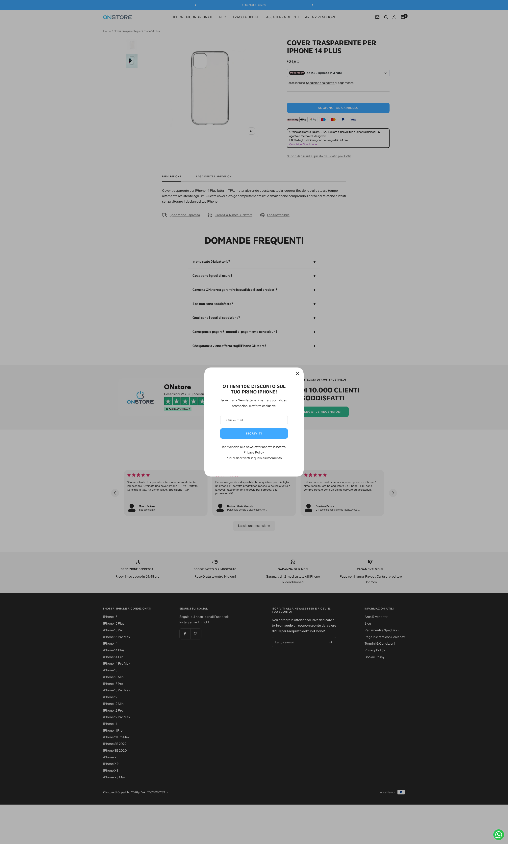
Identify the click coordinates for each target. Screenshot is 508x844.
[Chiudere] (297, 373)
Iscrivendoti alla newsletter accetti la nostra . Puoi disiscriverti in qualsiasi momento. (254, 452)
